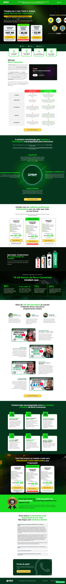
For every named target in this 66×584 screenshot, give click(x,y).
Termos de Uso (45, 580)
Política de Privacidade (54, 580)
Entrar (60, 2)
